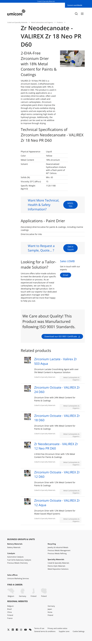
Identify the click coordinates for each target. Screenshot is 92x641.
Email (65, 275)
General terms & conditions (44, 631)
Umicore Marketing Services (18, 578)
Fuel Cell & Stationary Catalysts (19, 560)
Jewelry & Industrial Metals (58, 547)
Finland (33, 596)
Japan (50, 609)
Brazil (9, 609)
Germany (22, 596)
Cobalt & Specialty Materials (58, 563)
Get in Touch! (70, 248)
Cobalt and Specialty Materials (17, 22)
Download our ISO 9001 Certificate (60, 336)
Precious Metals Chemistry (17, 563)
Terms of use (39, 628)
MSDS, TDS (70, 205)
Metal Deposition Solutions (58, 569)
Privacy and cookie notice (57, 628)
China (9, 612)
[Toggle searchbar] (76, 13)
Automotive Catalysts (15, 557)
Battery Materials (13, 547)
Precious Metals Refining (57, 553)
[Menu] (82, 13)
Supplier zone (64, 631)
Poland (44, 596)
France (9, 618)
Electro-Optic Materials (56, 566)
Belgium (11, 596)
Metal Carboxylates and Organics (42, 22)
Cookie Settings (78, 631)
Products (60, 22)
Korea (50, 612)
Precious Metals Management (59, 550)
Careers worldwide (74, 5)
